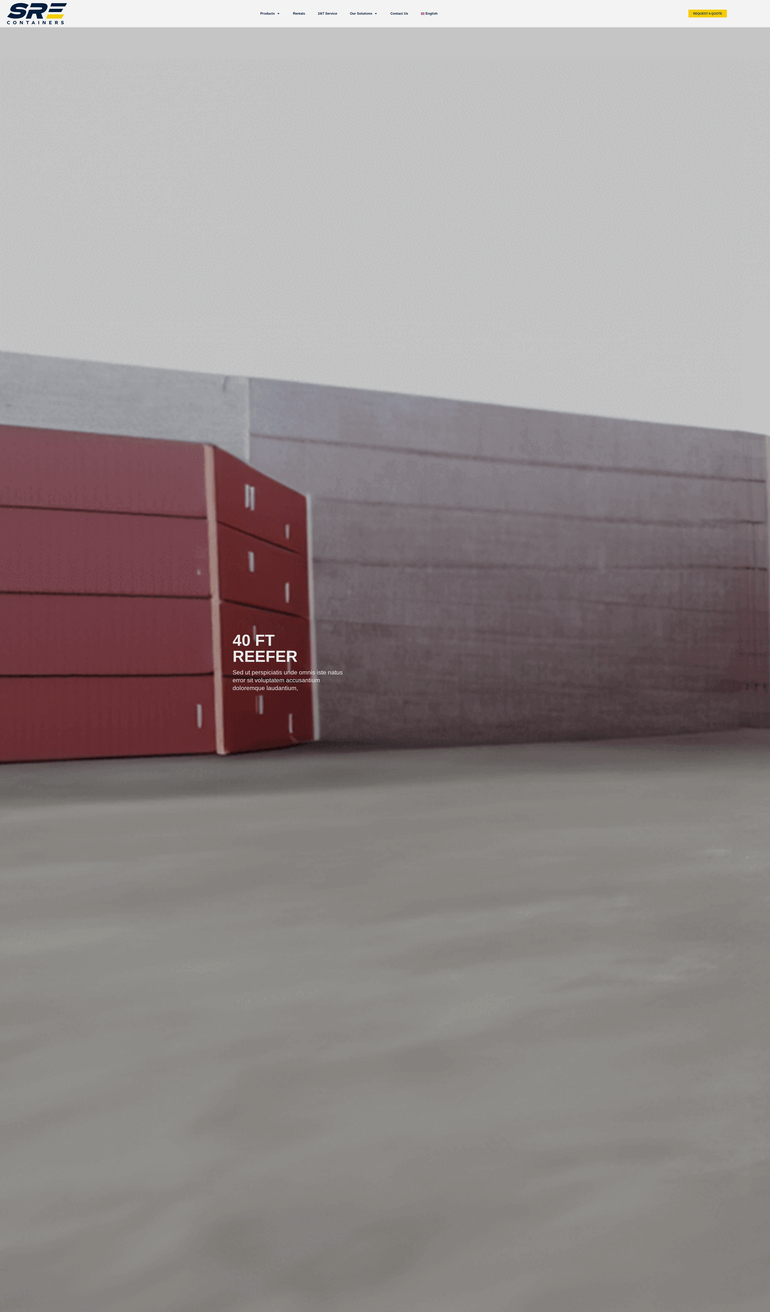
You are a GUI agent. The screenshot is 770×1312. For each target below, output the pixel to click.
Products (267, 13)
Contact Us (399, 13)
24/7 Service (327, 13)
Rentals (299, 13)
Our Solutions (361, 13)
